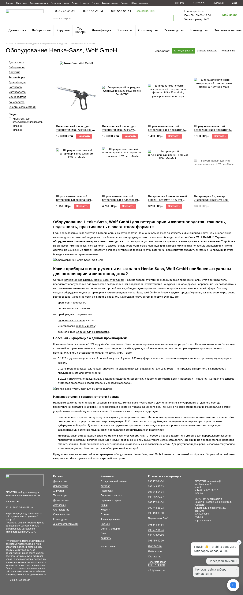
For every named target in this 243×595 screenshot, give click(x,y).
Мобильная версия (19, 580)
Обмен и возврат (139, 3)
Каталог (9, 3)
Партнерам (21, 3)
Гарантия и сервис (60, 3)
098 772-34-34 (65, 11)
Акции (74, 3)
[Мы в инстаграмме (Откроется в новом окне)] (165, 2)
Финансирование (110, 3)
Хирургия (63, 30)
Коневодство (199, 30)
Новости (84, 3)
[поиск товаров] (171, 18)
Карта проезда (203, 520)
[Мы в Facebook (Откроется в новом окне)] (156, 2)
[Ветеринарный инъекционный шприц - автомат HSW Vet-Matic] (168, 168)
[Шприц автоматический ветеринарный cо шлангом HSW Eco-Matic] (76, 168)
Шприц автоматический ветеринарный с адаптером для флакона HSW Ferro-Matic (122, 200)
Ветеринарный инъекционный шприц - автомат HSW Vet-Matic (167, 200)
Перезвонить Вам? (145, 11)
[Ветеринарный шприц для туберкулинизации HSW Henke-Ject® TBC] (122, 98)
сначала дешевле (207, 50)
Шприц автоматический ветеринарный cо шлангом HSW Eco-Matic (73, 200)
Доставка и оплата (39, 3)
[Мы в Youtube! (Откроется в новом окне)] (160, 2)
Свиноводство (174, 30)
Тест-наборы (80, 30)
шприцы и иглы (85, 325)
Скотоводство (148, 30)
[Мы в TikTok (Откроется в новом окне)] (169, 2)
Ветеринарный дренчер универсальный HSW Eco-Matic (211, 200)
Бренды (124, 3)
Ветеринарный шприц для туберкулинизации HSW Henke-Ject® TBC (119, 130)
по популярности (183, 50)
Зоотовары (125, 30)
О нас (104, 533)
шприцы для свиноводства (92, 331)
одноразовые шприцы (71, 320)
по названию (228, 50)
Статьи (95, 3)
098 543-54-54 (121, 11)
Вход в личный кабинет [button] (114, 481)
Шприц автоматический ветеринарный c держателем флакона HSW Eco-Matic (213, 130)
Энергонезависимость (22, 106)
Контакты (106, 538)
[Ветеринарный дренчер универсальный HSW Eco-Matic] (214, 168)
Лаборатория (41, 30)
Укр (177, 3)
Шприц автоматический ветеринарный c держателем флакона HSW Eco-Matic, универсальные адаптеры (167, 131)
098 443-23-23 (93, 11)
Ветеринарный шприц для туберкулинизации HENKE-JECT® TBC (74, 130)
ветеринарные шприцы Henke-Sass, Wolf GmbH (94, 279)
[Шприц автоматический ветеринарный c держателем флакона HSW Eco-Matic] (214, 98)
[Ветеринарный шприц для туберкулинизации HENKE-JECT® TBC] (76, 98)
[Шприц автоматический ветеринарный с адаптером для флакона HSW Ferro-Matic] (122, 168)
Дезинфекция (101, 30)
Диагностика (17, 30)
